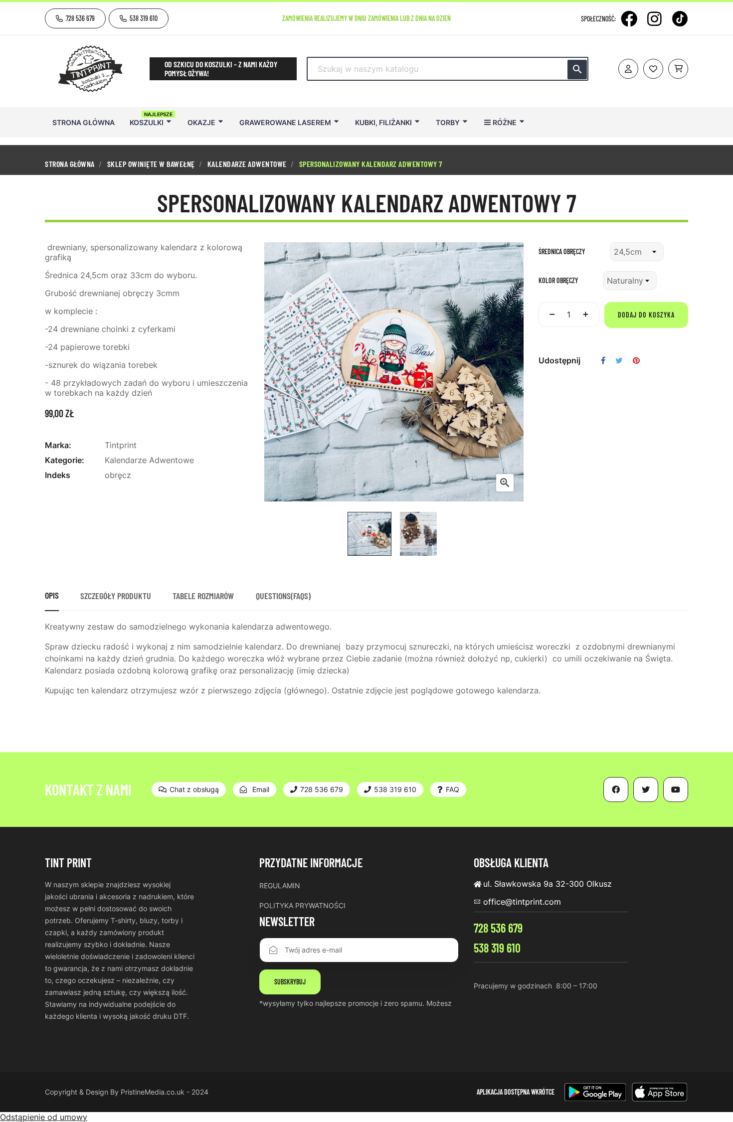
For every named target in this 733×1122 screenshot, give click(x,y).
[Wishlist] (653, 69)
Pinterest (636, 360)
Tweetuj (619, 360)
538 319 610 (497, 948)
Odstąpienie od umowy (43, 1117)
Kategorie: (64, 460)
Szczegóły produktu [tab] (115, 595)
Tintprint (121, 445)
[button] (75, 18)
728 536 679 (498, 928)
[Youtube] (675, 789)
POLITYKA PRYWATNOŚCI (302, 905)
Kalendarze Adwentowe (149, 460)
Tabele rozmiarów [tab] (203, 595)
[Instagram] (654, 18)
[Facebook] (629, 18)
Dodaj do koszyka (646, 315)
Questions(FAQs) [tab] (283, 595)
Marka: (58, 445)
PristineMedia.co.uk (152, 1092)
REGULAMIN (279, 885)
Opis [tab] (52, 595)
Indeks (57, 475)
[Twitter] (645, 789)
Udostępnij (603, 360)
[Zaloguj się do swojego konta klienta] (628, 69)
